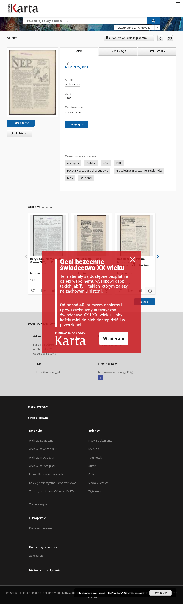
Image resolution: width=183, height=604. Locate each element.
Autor (92, 466)
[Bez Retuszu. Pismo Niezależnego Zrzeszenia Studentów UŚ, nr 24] (91, 236)
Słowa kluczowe (98, 483)
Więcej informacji (134, 593)
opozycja (73, 163)
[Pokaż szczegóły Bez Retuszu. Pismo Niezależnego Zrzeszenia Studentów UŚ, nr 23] (149, 291)
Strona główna (38, 418)
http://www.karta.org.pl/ (113, 372)
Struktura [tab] (157, 51)
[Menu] (178, 3)
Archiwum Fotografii (42, 466)
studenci (86, 178)
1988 (68, 98)
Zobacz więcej (38, 504)
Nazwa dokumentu (100, 440)
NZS (70, 178)
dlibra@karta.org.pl (47, 372)
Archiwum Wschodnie (43, 449)
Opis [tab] (79, 51)
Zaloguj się (36, 556)
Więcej (144, 302)
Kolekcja (93, 449)
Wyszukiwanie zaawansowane (134, 27)
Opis (91, 474)
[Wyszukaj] (153, 20)
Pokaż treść (20, 123)
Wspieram (113, 339)
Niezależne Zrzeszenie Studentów (139, 170)
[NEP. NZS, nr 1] (32, 82)
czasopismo (73, 112)
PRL (118, 163)
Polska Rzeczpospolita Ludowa (87, 170)
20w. (106, 163)
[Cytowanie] (170, 38)
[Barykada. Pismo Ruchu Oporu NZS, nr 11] (48, 236)
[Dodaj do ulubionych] (160, 38)
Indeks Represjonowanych (46, 474)
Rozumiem (160, 593)
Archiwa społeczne (41, 440)
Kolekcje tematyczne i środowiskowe (52, 483)
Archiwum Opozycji (41, 457)
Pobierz (21, 133)
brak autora (72, 84)
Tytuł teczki (95, 457)
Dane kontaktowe (40, 528)
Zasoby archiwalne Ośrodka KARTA (52, 491)
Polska (91, 163)
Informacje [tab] (118, 51)
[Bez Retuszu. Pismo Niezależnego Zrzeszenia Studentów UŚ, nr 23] (135, 236)
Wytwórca (94, 491)
